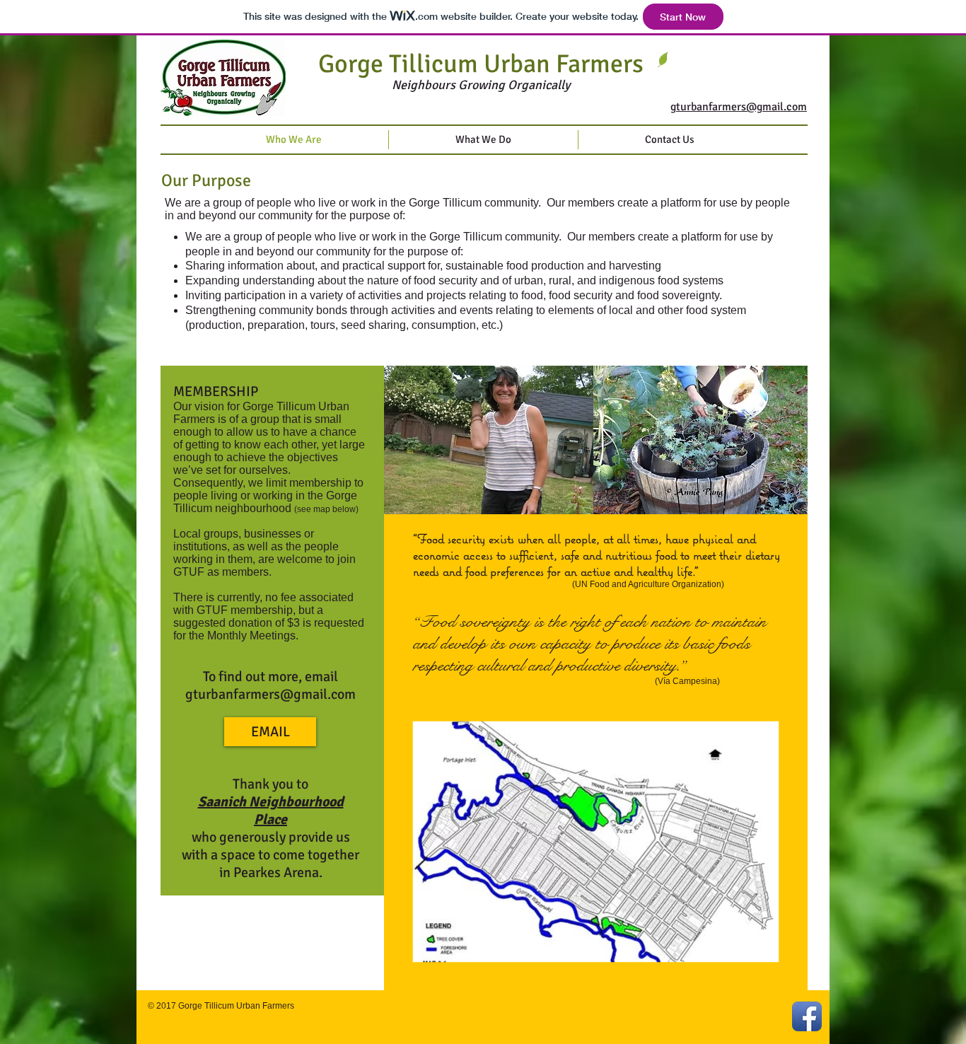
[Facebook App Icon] (807, 1016)
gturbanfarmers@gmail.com (270, 694)
